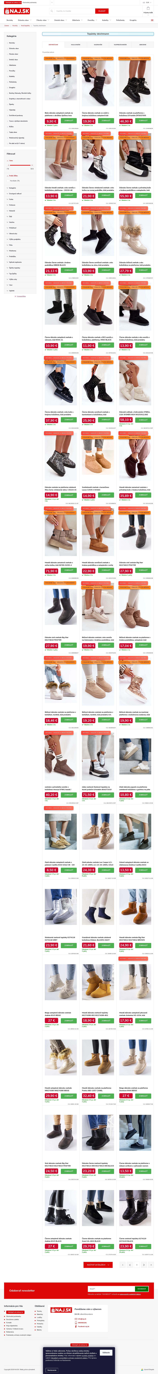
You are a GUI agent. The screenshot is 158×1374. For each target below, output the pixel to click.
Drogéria (12, 88)
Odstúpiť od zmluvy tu (13, 3)
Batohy (39, 1330)
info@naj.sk (82, 1319)
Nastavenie (52, 1370)
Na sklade (14, 181)
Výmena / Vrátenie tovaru (14, 1329)
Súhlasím (106, 1352)
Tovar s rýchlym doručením (18, 121)
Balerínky (40, 1314)
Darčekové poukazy (16, 115)
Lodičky (39, 1317)
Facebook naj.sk (83, 1326)
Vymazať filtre (21, 296)
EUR (147, 3)
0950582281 (82, 1323)
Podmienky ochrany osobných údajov (18, 1335)
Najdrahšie (98, 45)
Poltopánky (40, 1320)
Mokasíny (40, 1324)
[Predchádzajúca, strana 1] (130, 1265)
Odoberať (141, 1289)
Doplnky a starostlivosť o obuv (19, 99)
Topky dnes (13, 132)
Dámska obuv (14, 48)
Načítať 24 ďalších (96, 1265)
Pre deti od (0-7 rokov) (17, 143)
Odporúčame (53, 45)
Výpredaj (12, 110)
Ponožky (12, 71)
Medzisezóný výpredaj (16, 138)
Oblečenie (12, 65)
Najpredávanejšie (120, 45)
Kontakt (9, 1323)
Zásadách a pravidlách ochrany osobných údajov (69, 1358)
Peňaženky (13, 82)
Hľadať (101, 11)
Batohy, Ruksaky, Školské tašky (20, 93)
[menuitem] (9, 20)
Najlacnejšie (75, 45)
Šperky (11, 104)
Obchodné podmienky (30, 3)
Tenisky (39, 1311)
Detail (69, 120)
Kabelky (12, 76)
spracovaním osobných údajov (130, 1294)
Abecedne (142, 45)
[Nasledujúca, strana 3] (144, 1265)
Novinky (12, 43)
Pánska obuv (13, 54)
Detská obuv (13, 60)
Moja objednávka (11, 1326)
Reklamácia (10, 1332)
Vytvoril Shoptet (149, 1370)
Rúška (11, 127)
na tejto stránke (87, 1355)
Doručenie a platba (12, 1319)
